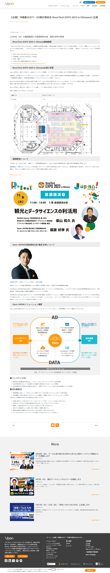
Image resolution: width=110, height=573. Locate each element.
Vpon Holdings (91, 555)
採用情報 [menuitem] (102, 6)
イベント (38, 466)
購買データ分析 (50, 550)
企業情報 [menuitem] (94, 6)
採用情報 (88, 545)
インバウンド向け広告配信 (53, 543)
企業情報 (88, 541)
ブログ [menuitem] (82, 6)
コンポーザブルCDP (51, 552)
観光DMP (48, 547)
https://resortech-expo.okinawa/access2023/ (32, 64)
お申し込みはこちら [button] (16, 175)
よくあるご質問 (90, 547)
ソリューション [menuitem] (65, 6)
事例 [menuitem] (88, 6)
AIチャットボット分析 (51, 556)
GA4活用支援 (49, 554)
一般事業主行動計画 (92, 552)
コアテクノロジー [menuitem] (53, 6)
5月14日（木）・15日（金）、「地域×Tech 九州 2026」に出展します (63, 504)
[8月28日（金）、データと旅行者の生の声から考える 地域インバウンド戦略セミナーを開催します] (22, 461)
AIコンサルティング (51, 558)
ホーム (49, 537)
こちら (53, 569)
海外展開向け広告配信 (52, 549)
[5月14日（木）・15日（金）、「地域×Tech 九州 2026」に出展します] (22, 512)
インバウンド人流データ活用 (53, 545)
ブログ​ (68, 543)
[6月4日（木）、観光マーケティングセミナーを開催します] (22, 486)
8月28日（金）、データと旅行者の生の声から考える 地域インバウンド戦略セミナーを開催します (67, 454)
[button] (53, 425)
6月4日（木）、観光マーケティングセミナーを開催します (58, 479)
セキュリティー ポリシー (93, 549)
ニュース (68, 546)
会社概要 (88, 543)
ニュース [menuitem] (75, 6)
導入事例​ (68, 541)
